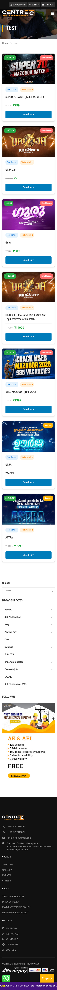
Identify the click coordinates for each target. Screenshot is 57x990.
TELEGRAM (12, 944)
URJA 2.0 (10, 169)
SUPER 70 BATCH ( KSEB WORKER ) (24, 96)
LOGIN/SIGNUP (19, 5)
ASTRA (9, 537)
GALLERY (7, 870)
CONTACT (49, 5)
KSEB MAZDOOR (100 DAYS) (20, 391)
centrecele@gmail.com (19, 837)
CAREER (6, 880)
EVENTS (35, 5)
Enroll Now (28, 114)
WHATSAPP (12, 939)
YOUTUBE (11, 949)
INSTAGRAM (12, 933)
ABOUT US (7, 864)
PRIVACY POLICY (11, 902)
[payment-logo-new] (28, 970)
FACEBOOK (11, 928)
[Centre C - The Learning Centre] (18, 13)
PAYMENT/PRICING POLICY (16, 907)
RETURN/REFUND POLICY (15, 912)
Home (5, 43)
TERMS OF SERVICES (13, 896)
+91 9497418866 (16, 826)
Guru (8, 242)
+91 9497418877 (16, 832)
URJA (8, 464)
